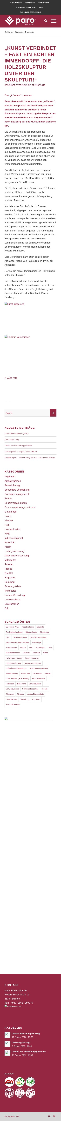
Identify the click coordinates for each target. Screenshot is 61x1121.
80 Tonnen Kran (12, 627)
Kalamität (9, 542)
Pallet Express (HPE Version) (17, 679)
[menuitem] (16, 2)
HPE (7, 533)
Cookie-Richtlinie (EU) (25, 7)
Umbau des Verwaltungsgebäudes (18, 445)
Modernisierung (12, 673)
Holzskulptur (41, 647)
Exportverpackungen (16, 502)
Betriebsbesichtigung (14, 632)
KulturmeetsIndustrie (14, 658)
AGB (41, 7)
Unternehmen (12, 603)
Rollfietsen (10, 684)
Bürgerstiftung (31, 632)
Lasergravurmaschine (32, 663)
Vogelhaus (36, 699)
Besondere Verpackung (18, 85)
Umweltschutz (12, 599)
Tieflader (20, 694)
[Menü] (51, 20)
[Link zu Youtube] (54, 1116)
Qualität (9, 573)
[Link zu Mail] (49, 1116)
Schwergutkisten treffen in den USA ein (21, 451)
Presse (8, 568)
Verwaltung (24, 699)
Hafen (8, 516)
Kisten (8, 546)
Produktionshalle (38, 679)
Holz (7, 524)
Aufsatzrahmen (13, 480)
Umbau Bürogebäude (35, 694)
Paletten (9, 564)
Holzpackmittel (12, 529)
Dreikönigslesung (12, 439)
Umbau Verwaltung (15, 595)
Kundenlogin (16, 2)
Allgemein (10, 476)
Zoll (6, 608)
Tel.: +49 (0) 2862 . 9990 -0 (19, 1002)
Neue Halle (25, 673)
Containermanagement (17, 494)
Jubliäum (26, 653)
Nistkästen (37, 673)
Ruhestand (21, 684)
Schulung (9, 582)
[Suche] (44, 20)
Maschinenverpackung (17, 555)
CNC (8, 637)
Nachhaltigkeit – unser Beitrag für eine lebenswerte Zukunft (30, 457)
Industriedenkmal (14, 538)
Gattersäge (10, 511)
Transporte (38, 85)
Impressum (30, 2)
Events (8, 498)
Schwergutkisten (12, 689)
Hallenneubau (11, 647)
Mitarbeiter (10, 560)
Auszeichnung (12, 485)
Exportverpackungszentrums (20, 507)
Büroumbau (44, 632)
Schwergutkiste (13, 586)
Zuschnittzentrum (13, 704)
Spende (44, 689)
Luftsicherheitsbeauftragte (16, 668)
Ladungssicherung (14, 551)
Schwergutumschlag (30, 689)
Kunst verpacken (32, 658)
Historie (9, 520)
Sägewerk (10, 577)
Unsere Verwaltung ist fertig (16, 433)
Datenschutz (43, 2)
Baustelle (40, 627)
